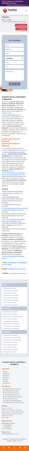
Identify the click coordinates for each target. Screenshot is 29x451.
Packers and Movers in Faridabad (10, 298)
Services (6, 375)
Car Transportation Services (11, 395)
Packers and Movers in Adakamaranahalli (12, 316)
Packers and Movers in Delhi (9, 288)
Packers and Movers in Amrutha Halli (11, 326)
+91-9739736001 (7, 264)
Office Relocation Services (11, 393)
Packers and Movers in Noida (9, 293)
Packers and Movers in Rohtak (10, 305)
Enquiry (6, 381)
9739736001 (13, 3)
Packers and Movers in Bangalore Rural (12, 337)
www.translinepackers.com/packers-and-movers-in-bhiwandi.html (13, 174)
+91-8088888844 (21, 25)
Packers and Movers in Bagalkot (10, 335)
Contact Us (7, 383)
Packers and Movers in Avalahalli (10, 311)
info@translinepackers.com (19, 5)
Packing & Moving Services (11, 391)
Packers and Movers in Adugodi (10, 319)
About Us (6, 373)
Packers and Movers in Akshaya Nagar (11, 323)
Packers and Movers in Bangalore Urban (12, 340)
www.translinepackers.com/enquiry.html (15, 208)
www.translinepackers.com (10, 115)
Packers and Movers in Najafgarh (10, 300)
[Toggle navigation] (26, 10)
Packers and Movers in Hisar (9, 302)
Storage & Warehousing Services (13, 400)
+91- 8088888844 (18, 1)
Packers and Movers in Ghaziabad (10, 295)
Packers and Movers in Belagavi (10, 342)
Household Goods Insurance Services (14, 402)
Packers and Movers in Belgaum (10, 344)
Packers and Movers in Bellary (10, 347)
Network (9, 19)
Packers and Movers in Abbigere (10, 314)
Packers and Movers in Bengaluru (10, 349)
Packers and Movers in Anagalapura (11, 328)
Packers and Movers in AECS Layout (11, 321)
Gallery (6, 379)
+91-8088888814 (21, 29)
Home (3, 19)
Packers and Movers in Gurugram (10, 290)
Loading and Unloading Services (12, 389)
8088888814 (5, 3)
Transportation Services (10, 398)
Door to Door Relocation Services (13, 396)
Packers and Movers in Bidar (9, 352)
